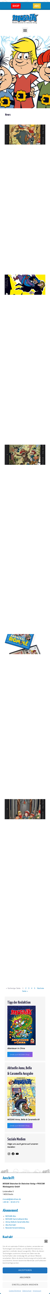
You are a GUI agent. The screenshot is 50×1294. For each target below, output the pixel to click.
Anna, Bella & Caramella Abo (17, 1222)
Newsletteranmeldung (15, 1228)
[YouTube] (17, 1154)
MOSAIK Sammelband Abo (16, 1219)
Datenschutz (26, 1291)
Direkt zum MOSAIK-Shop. (20, 1054)
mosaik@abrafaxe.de (12, 1199)
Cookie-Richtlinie (15, 1291)
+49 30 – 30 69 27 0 (11, 1202)
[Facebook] (13, 1154)
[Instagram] (9, 1154)
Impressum (37, 1291)
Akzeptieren (25, 1270)
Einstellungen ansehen (25, 1284)
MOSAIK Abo (10, 1216)
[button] (46, 1241)
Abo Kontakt (10, 1225)
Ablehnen (25, 1277)
